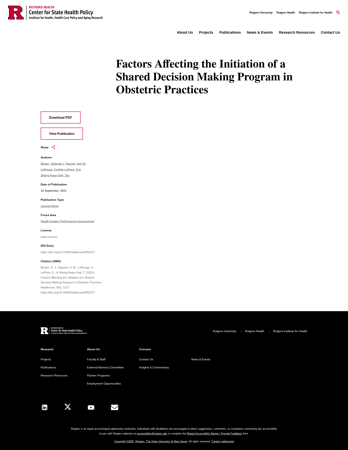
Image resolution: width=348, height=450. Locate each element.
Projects (206, 32)
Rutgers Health (286, 12)
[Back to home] (64, 331)
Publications (230, 32)
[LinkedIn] (44, 407)
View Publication (62, 133)
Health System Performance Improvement (67, 221)
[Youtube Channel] (91, 407)
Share (45, 147)
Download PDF (60, 117)
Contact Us (330, 32)
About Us (185, 32)
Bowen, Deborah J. (53, 163)
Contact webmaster (222, 441)
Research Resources (297, 32)
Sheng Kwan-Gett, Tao (55, 175)
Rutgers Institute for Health (315, 12)
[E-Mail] (114, 407)
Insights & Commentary (154, 367)
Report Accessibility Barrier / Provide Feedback (214, 433)
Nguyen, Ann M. (76, 163)
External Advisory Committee (105, 367)
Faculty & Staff (96, 359)
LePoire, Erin (72, 169)
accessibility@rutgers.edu (152, 433)
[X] (67, 407)
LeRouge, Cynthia (52, 169)
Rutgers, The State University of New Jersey (161, 441)
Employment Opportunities (104, 383)
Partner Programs (98, 375)
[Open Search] (338, 13)
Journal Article (50, 206)
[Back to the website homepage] (55, 13)
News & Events (260, 32)
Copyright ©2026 (124, 441)
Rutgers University (261, 12)
